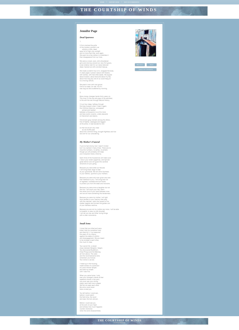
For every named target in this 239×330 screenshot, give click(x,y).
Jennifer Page (88, 31)
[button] (132, 2)
